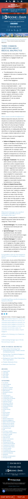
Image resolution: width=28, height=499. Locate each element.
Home (6, 1)
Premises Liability (7, 431)
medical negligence (8, 420)
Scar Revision (6, 436)
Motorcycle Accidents (8, 423)
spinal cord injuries (8, 439)
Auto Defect (6, 386)
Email (14, 1)
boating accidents (8, 392)
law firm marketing (8, 483)
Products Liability (7, 434)
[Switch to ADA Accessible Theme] (3, 491)
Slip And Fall (6, 437)
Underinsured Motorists (9, 451)
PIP (4, 429)
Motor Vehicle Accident (9, 421)
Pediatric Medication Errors (10, 362)
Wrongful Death (7, 457)
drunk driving (6, 409)
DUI (4, 411)
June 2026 (6, 374)
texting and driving (8, 442)
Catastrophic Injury (8, 397)
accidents (5, 382)
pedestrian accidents (8, 426)
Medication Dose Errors (9, 364)
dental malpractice (8, 404)
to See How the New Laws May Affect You (14, 10)
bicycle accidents (7, 389)
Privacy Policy (16, 486)
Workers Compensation (9, 456)
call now (14, 23)
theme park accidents (9, 443)
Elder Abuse (6, 414)
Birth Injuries (6, 390)
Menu (21, 1)
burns (4, 393)
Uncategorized (7, 450)
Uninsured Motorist (8, 453)
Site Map (10, 486)
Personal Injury (7, 428)
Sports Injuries (7, 440)
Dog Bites (5, 407)
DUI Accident (6, 412)
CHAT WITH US (7, 497)
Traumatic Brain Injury (9, 446)
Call (10, 1)
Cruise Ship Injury (7, 400)
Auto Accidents (7, 384)
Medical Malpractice (8, 418)
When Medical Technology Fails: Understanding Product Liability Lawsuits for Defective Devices (14, 350)
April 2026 (5, 377)
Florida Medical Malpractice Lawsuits (14, 318)
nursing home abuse (8, 425)
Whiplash (5, 454)
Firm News (6, 415)
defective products (8, 403)
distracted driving (7, 406)
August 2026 (6, 371)
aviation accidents (8, 387)
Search (18, 1)
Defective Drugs (7, 401)
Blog (21, 39)
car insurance (6, 395)
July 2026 (5, 373)
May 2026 (5, 376)
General (5, 417)
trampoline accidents (8, 445)
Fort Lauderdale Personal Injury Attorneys (10, 39)
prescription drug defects (10, 432)
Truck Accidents (7, 448)
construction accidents (9, 398)
